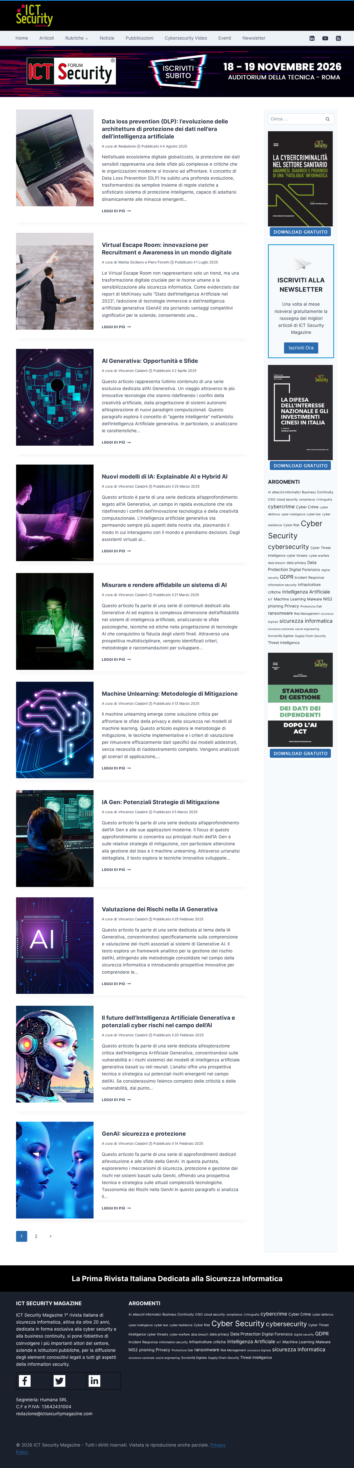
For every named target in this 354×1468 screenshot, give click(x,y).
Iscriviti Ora (301, 347)
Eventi (224, 38)
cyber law (314, 514)
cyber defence (322, 1314)
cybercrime (281, 506)
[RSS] (338, 38)
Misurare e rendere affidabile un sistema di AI (164, 585)
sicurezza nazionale (281, 629)
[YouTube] (325, 38)
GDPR (286, 577)
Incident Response (309, 577)
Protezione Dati (311, 606)
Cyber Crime (307, 507)
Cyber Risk (291, 525)
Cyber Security (238, 1323)
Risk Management (307, 613)
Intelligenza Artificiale (306, 591)
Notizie (107, 38)
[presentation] (55, 157)
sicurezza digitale (259, 1350)
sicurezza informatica (305, 621)
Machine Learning (290, 599)
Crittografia (324, 499)
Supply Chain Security (310, 636)
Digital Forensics (304, 569)
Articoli (46, 38)
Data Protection (245, 1334)
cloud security (287, 499)
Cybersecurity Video (186, 38)
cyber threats (297, 555)
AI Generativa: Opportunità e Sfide (150, 360)
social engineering (307, 629)
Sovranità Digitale (281, 636)
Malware (314, 599)
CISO (271, 499)
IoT (270, 599)
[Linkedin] (312, 38)
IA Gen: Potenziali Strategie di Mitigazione (161, 802)
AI (269, 492)
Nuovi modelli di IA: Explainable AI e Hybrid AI (165, 476)
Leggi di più (116, 211)
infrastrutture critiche (207, 1342)
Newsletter (254, 38)
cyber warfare (319, 555)
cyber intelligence (293, 514)
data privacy (296, 563)
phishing (275, 606)
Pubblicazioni (139, 38)
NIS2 (327, 599)
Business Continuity (317, 492)
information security (282, 585)
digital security (304, 1334)
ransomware (280, 613)
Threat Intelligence (284, 642)
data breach (276, 563)
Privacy (292, 606)
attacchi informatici (286, 492)
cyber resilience (181, 1325)
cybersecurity (288, 546)
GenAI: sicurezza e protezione (144, 1133)
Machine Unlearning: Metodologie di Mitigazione (170, 693)
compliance (307, 499)
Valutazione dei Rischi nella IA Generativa (160, 909)
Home (22, 38)
